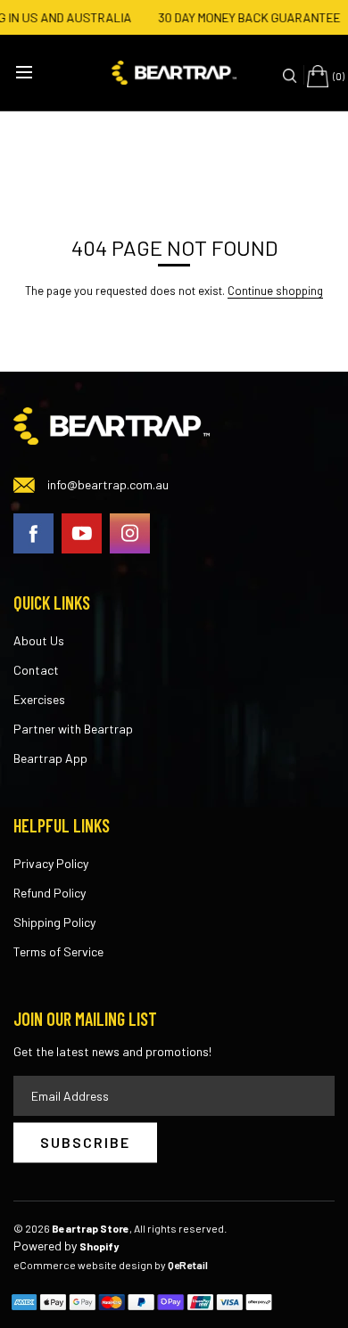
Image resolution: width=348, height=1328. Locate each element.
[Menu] (26, 74)
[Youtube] (82, 530)
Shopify (99, 1246)
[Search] (291, 75)
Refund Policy (49, 892)
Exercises (39, 699)
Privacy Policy (50, 863)
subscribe (85, 1142)
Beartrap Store (90, 1228)
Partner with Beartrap (73, 728)
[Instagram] (130, 530)
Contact (36, 669)
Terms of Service (58, 951)
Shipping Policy (54, 922)
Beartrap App (50, 758)
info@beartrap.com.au (108, 484)
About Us (38, 640)
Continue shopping (275, 290)
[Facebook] (33, 530)
